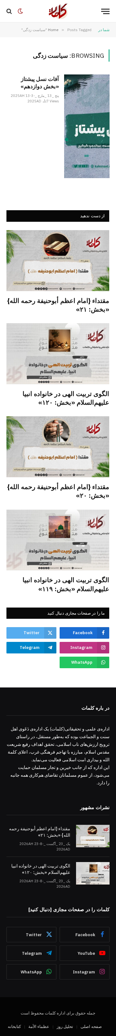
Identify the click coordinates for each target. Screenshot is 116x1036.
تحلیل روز (65, 1026)
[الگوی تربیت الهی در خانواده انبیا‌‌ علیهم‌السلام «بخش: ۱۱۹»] (57, 540)
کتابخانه (14, 1026)
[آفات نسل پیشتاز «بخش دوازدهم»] (87, 126)
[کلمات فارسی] (58, 11)
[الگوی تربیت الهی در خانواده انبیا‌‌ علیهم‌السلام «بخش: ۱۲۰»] (57, 353)
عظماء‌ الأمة (38, 1026)
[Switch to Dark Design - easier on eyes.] (20, 11)
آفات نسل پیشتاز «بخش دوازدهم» (40, 82)
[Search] (9, 11)
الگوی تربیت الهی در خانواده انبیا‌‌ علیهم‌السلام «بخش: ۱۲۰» (66, 398)
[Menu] (105, 11)
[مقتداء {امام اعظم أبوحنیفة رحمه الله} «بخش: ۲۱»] (57, 260)
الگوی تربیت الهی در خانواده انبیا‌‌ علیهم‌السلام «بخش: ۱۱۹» (66, 584)
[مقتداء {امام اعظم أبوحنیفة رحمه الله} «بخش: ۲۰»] (57, 446)
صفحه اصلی (91, 1026)
